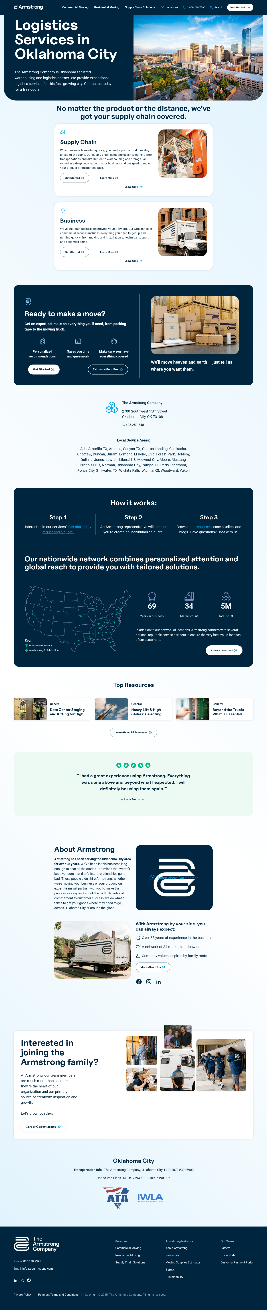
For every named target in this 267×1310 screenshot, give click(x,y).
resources (204, 527)
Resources (172, 1255)
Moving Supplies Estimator (183, 1262)
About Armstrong (176, 1248)
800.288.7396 (32, 1261)
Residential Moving (106, 7)
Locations (171, 7)
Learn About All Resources (131, 732)
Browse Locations (222, 650)
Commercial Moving (75, 7)
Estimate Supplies (105, 369)
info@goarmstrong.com (37, 1268)
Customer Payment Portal (237, 1262)
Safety (170, 1269)
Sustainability (174, 1277)
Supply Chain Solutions (140, 7)
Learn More (107, 177)
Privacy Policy (23, 1294)
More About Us (150, 967)
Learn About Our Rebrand (178, 878)
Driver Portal (228, 1255)
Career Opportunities (41, 1126)
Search (219, 7)
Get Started (237, 7)
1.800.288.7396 (196, 7)
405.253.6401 (136, 425)
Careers (225, 1248)
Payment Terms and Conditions (58, 1294)
